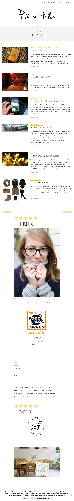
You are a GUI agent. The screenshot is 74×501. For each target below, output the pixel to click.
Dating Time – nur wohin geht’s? (40, 77)
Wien (32, 74)
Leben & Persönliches (49, 47)
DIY (15, 372)
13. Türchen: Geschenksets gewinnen (41, 127)
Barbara (16, 393)
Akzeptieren (26, 498)
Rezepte (16, 365)
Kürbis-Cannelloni (24, 397)
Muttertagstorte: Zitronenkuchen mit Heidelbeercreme (37, 390)
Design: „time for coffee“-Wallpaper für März (38, 387)
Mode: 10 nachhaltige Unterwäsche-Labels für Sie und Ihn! (38, 393)
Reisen (16, 375)
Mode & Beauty (35, 179)
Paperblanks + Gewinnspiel (38, 50)
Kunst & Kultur (35, 47)
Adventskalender (36, 98)
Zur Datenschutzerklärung (44, 498)
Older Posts (66, 211)
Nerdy (46, 98)
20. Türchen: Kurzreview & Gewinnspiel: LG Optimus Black (47, 101)
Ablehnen (33, 498)
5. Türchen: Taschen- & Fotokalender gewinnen (44, 156)
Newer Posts (8, 211)
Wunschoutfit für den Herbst (39, 182)
